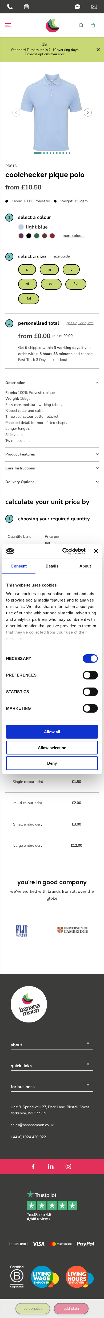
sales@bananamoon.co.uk (32, 1124)
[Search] (81, 25)
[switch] (90, 675)
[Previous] (16, 113)
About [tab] (85, 566)
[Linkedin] (50, 1166)
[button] (77, 6)
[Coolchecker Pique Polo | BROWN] (44, 237)
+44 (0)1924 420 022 (28, 1137)
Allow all (52, 732)
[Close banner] (96, 551)
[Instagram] (68, 1166)
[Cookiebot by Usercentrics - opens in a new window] (64, 551)
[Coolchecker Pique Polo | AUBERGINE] (21, 237)
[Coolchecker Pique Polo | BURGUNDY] (52, 237)
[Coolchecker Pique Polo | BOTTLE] (36, 237)
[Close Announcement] (98, 49)
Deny (52, 763)
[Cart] (93, 25)
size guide (61, 256)
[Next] (88, 113)
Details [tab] (52, 566)
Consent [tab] (19, 566)
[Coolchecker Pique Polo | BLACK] (29, 237)
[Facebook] (33, 1166)
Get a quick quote (80, 323)
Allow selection (52, 747)
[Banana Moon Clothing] (52, 25)
